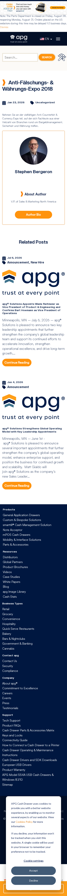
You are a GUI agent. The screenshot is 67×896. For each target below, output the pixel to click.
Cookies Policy (24, 821)
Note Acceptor (12, 530)
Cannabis (8, 648)
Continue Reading (16, 362)
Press (5, 703)
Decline (33, 880)
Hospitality (9, 624)
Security (7, 666)
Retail (5, 609)
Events (6, 698)
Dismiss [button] (4, 27)
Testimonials (10, 708)
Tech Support (11, 720)
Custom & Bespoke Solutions (22, 520)
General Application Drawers (21, 515)
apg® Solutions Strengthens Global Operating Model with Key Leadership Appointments (32, 430)
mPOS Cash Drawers (16, 535)
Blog (6, 586)
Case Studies (11, 577)
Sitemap (7, 784)
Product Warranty (13, 770)
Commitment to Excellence (20, 688)
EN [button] (47, 39)
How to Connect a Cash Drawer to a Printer (30, 745)
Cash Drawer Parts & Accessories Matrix (28, 730)
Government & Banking (17, 643)
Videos (7, 572)
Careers (7, 693)
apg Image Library (14, 591)
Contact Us (9, 661)
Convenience (11, 619)
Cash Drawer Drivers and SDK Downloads (29, 760)
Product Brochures (15, 567)
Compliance (10, 671)
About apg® (9, 683)
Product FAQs (11, 725)
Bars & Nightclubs (13, 639)
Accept (33, 870)
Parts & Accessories (15, 544)
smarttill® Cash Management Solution (27, 525)
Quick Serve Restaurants (18, 629)
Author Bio (33, 214)
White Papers (11, 582)
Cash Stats (10, 596)
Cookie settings (34, 860)
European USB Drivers (16, 765)
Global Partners (13, 562)
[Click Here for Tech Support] (62, 57)
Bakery (6, 634)
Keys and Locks (12, 735)
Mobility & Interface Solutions (22, 540)
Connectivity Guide (15, 740)
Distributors (10, 557)
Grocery (7, 614)
